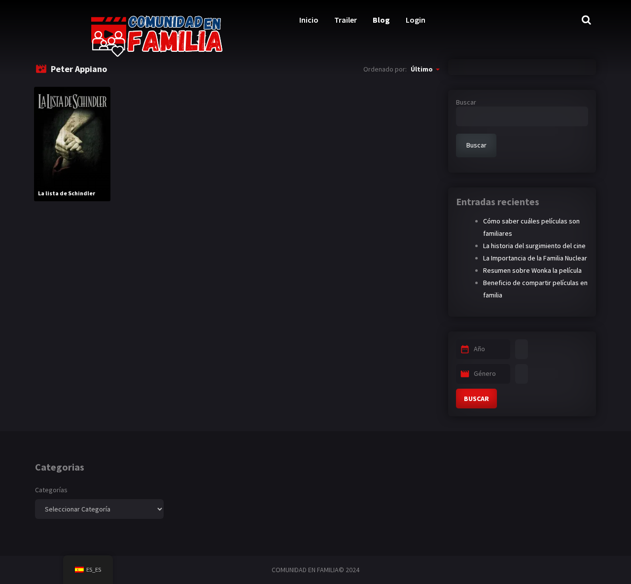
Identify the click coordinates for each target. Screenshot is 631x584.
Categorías (51, 489)
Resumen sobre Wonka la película (532, 270)
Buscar (466, 102)
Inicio (308, 20)
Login (415, 20)
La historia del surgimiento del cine (534, 245)
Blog (381, 20)
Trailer (345, 20)
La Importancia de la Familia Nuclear (535, 258)
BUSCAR (476, 398)
